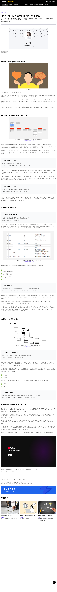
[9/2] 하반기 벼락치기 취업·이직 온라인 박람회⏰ (34, 4)
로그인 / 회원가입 (52, 1)
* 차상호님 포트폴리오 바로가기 (28, 140)
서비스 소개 (16, 4)
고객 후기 (20, 4)
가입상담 (10, 4)
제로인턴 (46, 4)
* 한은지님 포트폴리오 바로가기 (28, 346)
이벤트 (47, 1)
